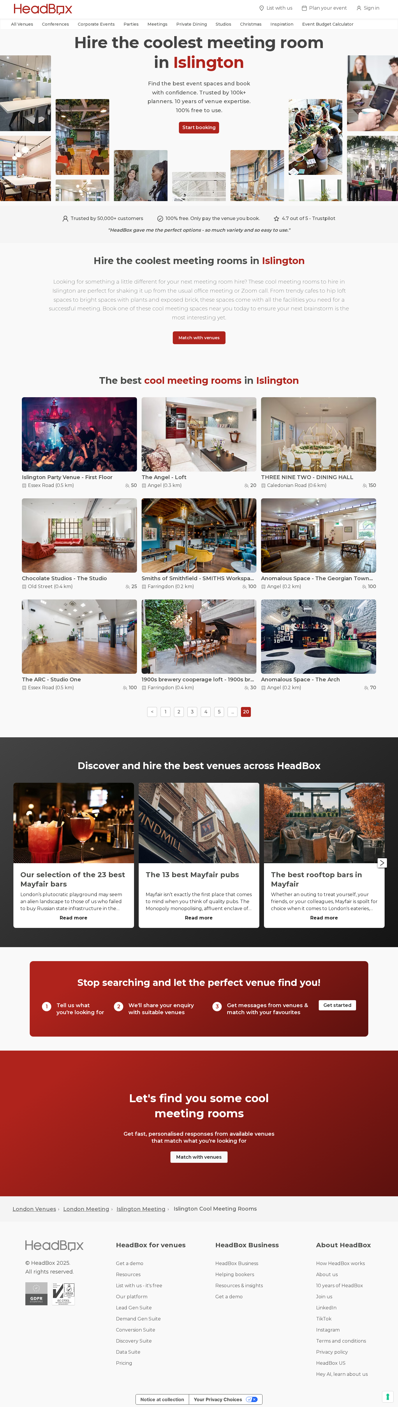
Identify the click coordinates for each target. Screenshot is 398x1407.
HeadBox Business (236, 1263)
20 (246, 712)
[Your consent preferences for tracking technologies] (387, 1396)
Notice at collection (162, 1399)
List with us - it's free (139, 1285)
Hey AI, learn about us (342, 1374)
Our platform (131, 1296)
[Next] (382, 863)
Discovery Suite (134, 1341)
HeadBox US (331, 1363)
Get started (337, 1005)
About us (327, 1274)
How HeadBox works (340, 1263)
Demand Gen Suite (138, 1319)
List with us (279, 8)
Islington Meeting (141, 1209)
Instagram (328, 1330)
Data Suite (128, 1352)
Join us (324, 1296)
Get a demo (129, 1263)
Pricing (124, 1363)
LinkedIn (326, 1308)
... (232, 712)
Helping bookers (234, 1274)
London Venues (34, 1209)
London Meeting (86, 1209)
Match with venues (199, 337)
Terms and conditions (341, 1341)
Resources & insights (239, 1285)
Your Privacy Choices (218, 1399)
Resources (128, 1274)
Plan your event (328, 8)
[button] (22, 24)
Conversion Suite (135, 1330)
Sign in (371, 8)
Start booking (199, 127)
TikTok (324, 1319)
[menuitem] (275, 9)
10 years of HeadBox (339, 1285)
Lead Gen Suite (134, 1308)
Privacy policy (332, 1352)
